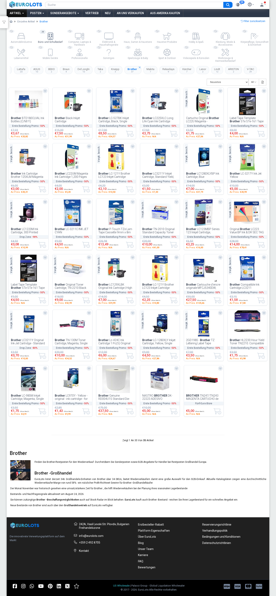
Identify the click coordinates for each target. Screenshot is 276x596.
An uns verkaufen (130, 13)
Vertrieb (92, 13)
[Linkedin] (59, 585)
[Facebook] (15, 585)
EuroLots (130, 499)
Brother (132, 70)
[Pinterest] (50, 585)
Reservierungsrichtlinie (216, 524)
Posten (36, 13)
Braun (66, 70)
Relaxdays (168, 70)
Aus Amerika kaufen (165, 13)
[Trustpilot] (76, 585)
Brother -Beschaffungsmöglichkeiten (58, 499)
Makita (150, 70)
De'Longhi (84, 70)
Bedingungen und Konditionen (221, 536)
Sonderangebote (63, 13)
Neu (108, 13)
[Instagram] (23, 585)
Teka (100, 70)
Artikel (16, 13)
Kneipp (115, 70)
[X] (67, 585)
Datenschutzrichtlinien (216, 543)
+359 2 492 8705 (89, 542)
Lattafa (21, 70)
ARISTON (233, 70)
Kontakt (84, 550)
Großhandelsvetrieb (75, 505)
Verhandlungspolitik (215, 530)
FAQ (140, 561)
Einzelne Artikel (26, 21)
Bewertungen (146, 567)
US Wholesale (121, 585)
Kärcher (186, 70)
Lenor (202, 70)
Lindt (217, 70)
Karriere (143, 555)
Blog (141, 543)
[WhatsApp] (32, 585)
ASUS (36, 70)
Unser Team (146, 549)
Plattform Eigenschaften (154, 530)
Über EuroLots (147, 536)
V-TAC (250, 70)
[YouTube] (41, 585)
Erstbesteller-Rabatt (151, 524)
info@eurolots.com (91, 535)
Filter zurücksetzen (254, 21)
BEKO (51, 70)
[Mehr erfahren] (251, 4)
